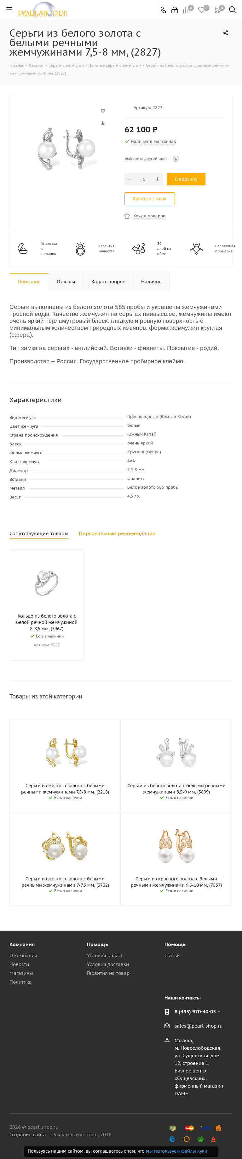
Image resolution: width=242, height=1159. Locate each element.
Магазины (21, 973)
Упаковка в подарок (49, 248)
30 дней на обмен (164, 248)
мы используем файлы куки (176, 1151)
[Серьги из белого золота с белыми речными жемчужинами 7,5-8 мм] (65, 114)
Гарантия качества (106, 248)
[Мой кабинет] (174, 10)
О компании (23, 955)
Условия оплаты (106, 955)
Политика (20, 982)
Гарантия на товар (108, 973)
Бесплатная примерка (225, 248)
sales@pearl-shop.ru (199, 1026)
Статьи (172, 955)
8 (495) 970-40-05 (195, 1011)
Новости (19, 964)
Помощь (97, 944)
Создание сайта (27, 1135)
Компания (22, 944)
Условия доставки (108, 964)
